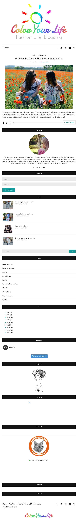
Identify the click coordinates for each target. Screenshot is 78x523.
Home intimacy (6, 276)
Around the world (7, 264)
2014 (10, 330)
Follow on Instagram (40, 356)
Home (4, 503)
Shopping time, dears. (21, 226)
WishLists (5, 300)
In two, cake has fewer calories (24, 214)
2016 (10, 325)
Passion (4, 280)
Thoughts (42, 55)
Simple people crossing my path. (24, 202)
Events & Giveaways (8, 268)
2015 (10, 327)
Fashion (34, 55)
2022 (9, 312)
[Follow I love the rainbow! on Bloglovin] (39, 380)
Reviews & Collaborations (10, 284)
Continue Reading (69, 122)
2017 (10, 322)
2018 (10, 320)
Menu (6, 47)
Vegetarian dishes (7, 296)
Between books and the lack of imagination (39, 58)
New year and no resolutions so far (25, 238)
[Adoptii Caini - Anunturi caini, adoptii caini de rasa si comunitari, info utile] (39, 469)
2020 (9, 315)
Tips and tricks (6, 292)
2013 (10, 332)
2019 (10, 317)
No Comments (44, 62)
